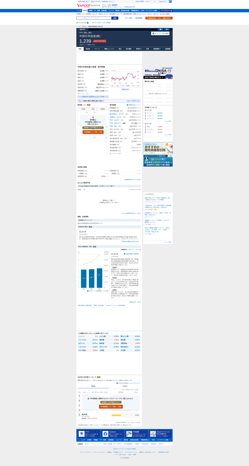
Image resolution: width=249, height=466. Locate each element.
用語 (86, 71)
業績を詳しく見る (135, 302)
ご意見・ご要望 (132, 454)
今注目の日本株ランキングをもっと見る (127, 422)
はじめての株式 (165, 14)
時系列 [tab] (160, 444)
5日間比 (125, 386)
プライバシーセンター (99, 452)
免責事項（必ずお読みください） (148, 452)
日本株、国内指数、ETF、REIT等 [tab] (112, 444)
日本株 (85, 10)
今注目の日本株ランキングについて (129, 383)
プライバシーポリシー (86, 452)
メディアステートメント (130, 452)
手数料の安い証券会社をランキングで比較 (93, 96)
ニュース (111, 10)
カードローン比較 (151, 10)
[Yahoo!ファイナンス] (88, 4)
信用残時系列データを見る (132, 179)
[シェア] (160, 29)
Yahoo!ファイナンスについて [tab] (92, 444)
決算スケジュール (138, 14)
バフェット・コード (133, 249)
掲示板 (117, 10)
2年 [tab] (138, 86)
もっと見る (168, 121)
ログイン (104, 7)
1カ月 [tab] (122, 86)
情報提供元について (134, 105)
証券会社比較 (125, 10)
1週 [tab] (117, 86)
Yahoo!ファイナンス (119, 449)
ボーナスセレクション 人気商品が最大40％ (122, 7)
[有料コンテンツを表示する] (136, 123)
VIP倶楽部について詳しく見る (93, 132)
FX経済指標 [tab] (145, 444)
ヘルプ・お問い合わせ (120, 454)
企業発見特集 (138, 18)
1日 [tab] (112, 86)
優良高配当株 (127, 14)
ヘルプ (147, 1)
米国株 (90, 10)
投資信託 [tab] (153, 444)
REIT (155, 14)
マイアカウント (165, 10)
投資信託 (104, 10)
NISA (142, 10)
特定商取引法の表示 (163, 452)
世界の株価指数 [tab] (128, 444)
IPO (149, 14)
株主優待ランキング (116, 14)
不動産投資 (134, 10)
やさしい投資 (128, 18)
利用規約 (109, 452)
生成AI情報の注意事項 (132, 254)
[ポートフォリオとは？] (88, 23)
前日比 (93, 386)
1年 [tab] (133, 86)
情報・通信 (88, 32)
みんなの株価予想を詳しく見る (131, 213)
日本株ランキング (91, 14)
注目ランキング (103, 14)
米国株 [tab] (137, 444)
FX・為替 (97, 10)
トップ (79, 10)
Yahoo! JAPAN (139, 1)
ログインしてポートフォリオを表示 (101, 22)
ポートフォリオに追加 (161, 33)
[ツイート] (167, 29)
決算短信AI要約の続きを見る (130, 241)
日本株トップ (80, 14)
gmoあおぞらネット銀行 (164, 1)
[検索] (170, 1)
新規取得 (114, 5)
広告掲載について (118, 452)
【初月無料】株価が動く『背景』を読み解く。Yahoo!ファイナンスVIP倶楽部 (101, 305)
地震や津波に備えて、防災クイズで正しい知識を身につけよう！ (96, 1)
